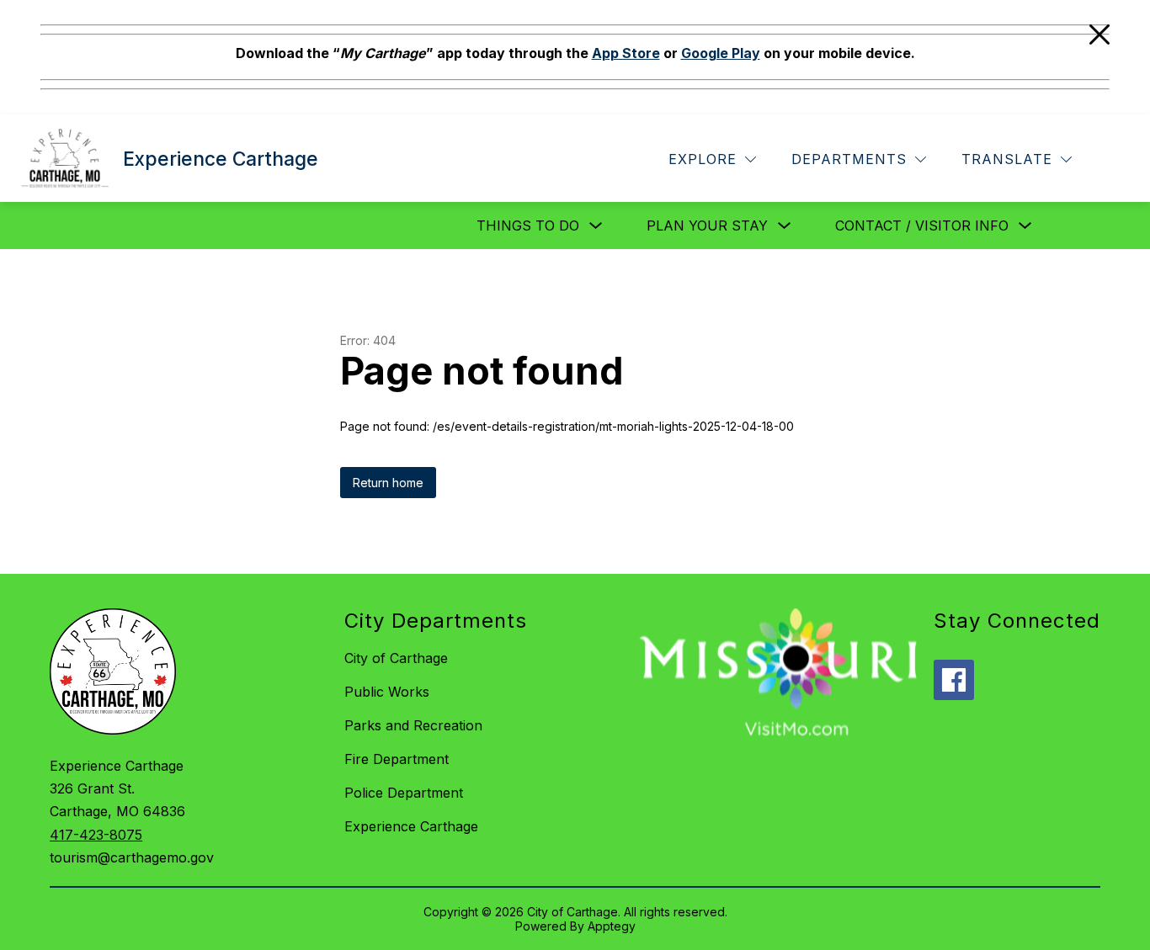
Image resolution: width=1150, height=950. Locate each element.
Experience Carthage (411, 826)
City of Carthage (396, 658)
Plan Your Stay (707, 225)
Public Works (386, 691)
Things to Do (528, 225)
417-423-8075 (96, 834)
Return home (388, 482)
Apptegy (612, 926)
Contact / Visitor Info (922, 225)
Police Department (403, 792)
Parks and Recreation (413, 725)
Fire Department (396, 759)
